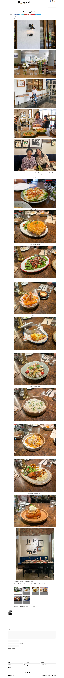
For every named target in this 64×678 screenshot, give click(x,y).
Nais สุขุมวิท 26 (34, 606)
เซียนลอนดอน (26, 662)
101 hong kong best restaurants (29, 669)
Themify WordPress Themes (52, 675)
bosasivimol (16, 606)
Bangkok (16, 7)
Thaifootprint (10, 675)
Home (9, 7)
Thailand (21, 7)
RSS (55, 1)
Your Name (21, 640)
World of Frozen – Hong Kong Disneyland (48, 619)
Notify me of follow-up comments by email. (16, 650)
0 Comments (11, 14)
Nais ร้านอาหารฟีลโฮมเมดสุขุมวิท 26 (24, 12)
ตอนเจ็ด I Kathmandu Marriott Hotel (15, 619)
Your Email (21, 643)
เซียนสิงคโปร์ (26, 665)
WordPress (46, 675)
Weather (42, 662)
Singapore (30, 7)
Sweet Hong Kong (27, 672)
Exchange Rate (43, 664)
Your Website (21, 645)
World (13, 7)
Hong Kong (25, 7)
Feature (24, 606)
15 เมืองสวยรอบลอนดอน (28, 670)
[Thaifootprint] (24, 4)
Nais (31, 606)
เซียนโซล (25, 664)
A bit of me (42, 7)
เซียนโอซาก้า (26, 667)
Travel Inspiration (35, 7)
